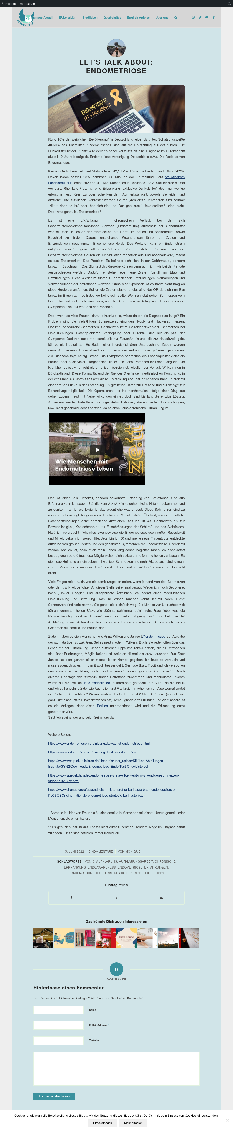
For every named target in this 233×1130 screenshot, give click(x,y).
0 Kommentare (101, 851)
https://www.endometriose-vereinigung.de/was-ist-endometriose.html (99, 743)
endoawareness (102, 867)
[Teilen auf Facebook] (71, 897)
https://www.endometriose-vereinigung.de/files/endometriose (93, 751)
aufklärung (106, 861)
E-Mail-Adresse (99, 1025)
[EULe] (26, 17)
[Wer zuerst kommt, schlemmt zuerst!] (43, 938)
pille (149, 873)
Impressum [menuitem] (27, 3)
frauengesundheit (85, 873)
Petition (102, 705)
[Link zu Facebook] (213, 17)
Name (93, 1009)
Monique (132, 851)
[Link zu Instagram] (193, 17)
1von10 (88, 861)
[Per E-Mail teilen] (161, 897)
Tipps (159, 873)
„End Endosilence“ (97, 682)
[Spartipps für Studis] (147, 938)
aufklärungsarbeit (136, 861)
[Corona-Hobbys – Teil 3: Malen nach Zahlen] (189, 938)
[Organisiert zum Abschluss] (64, 938)
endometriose (130, 867)
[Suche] (175, 17)
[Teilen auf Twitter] (116, 897)
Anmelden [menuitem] (9, 3)
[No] (227, 1120)
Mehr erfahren (133, 1123)
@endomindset (153, 636)
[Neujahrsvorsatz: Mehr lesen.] (85, 938)
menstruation (115, 873)
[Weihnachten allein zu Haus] (106, 938)
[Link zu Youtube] (206, 17)
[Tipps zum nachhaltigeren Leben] (168, 938)
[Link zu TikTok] (200, 17)
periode (136, 873)
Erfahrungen (156, 867)
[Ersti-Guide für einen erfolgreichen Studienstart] (126, 938)
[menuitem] (229, 3)
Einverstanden (102, 1123)
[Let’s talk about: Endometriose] (116, 109)
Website (94, 1040)
